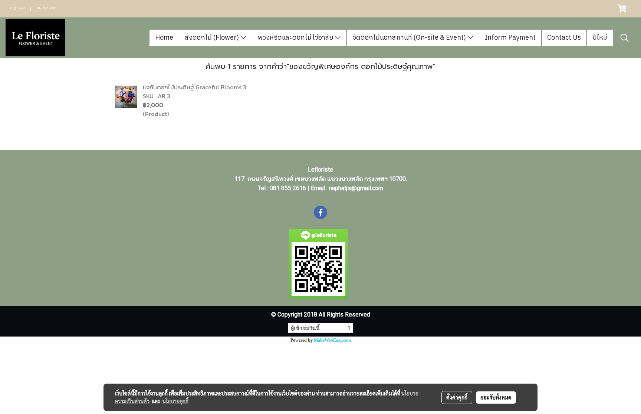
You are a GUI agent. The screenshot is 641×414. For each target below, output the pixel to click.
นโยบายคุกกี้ (175, 401)
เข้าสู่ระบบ (17, 8)
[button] (625, 38)
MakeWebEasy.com (332, 340)
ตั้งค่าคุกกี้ (456, 397)
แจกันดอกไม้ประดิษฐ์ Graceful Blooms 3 (194, 87)
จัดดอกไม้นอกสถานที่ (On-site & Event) (409, 37)
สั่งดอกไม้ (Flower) (212, 37)
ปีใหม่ (599, 37)
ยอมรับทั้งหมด (496, 397)
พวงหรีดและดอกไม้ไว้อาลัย (296, 37)
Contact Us (564, 37)
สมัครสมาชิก (46, 8)
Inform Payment (510, 37)
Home (164, 37)
